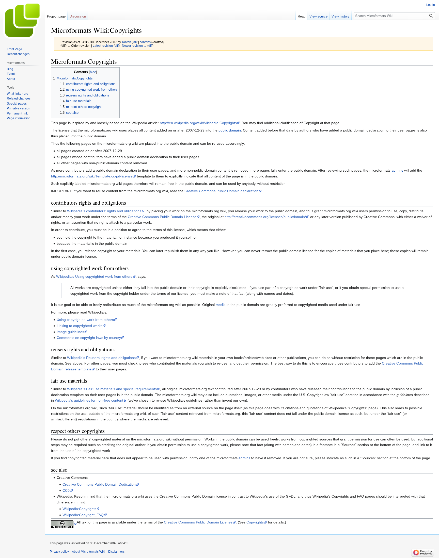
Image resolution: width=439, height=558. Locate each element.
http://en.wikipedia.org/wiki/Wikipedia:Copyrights (198, 123)
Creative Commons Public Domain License (162, 217)
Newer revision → (134, 45)
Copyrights (255, 522)
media (221, 305)
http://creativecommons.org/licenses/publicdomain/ (265, 217)
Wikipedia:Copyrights (79, 509)
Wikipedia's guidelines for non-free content (89, 400)
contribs (145, 42)
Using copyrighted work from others (85, 320)
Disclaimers (116, 551)
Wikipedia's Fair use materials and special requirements (112, 389)
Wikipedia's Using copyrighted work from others (94, 276)
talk (135, 42)
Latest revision (103, 45)
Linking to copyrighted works (79, 326)
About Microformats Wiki (88, 551)
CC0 (66, 490)
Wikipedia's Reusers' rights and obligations (101, 358)
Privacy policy (59, 551)
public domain (229, 130)
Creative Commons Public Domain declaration (221, 191)
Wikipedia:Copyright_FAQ (83, 515)
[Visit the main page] (22, 20)
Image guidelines (70, 332)
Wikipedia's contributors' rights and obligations (104, 211)
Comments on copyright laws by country (89, 338)
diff (117, 45)
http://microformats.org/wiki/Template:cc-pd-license (92, 176)
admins (397, 170)
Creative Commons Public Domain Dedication (99, 484)
